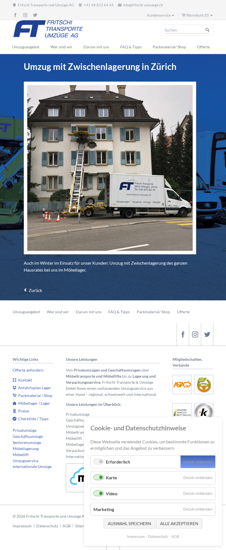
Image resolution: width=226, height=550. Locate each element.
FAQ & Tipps (119, 311)
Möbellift (21, 454)
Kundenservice (159, 15)
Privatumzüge (24, 430)
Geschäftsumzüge (28, 436)
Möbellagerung (26, 448)
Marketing (103, 509)
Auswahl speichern (129, 523)
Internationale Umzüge (32, 466)
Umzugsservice (25, 460)
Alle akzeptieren (179, 523)
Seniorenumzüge (27, 442)
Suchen (207, 30)
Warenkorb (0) (197, 15)
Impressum (22, 525)
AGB (67, 525)
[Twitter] (35, 15)
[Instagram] (25, 15)
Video (111, 493)
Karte (111, 477)
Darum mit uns (88, 311)
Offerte (183, 311)
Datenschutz (47, 525)
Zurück (35, 290)
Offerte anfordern (28, 370)
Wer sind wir (58, 311)
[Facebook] (15, 15)
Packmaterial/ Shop (153, 311)
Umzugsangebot (26, 311)
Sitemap (82, 525)
